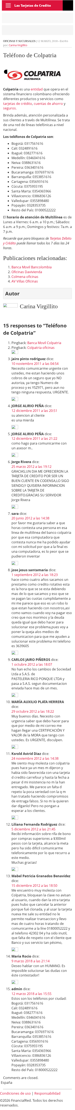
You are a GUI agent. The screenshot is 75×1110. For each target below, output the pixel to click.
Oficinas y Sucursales (19, 41)
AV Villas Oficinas (24, 281)
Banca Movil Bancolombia (31, 267)
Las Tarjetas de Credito (32, 5)
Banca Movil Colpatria (44, 343)
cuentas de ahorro (48, 103)
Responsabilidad (47, 1093)
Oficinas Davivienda (26, 272)
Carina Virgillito (18, 45)
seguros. (10, 108)
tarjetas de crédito (17, 103)
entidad (37, 89)
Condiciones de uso (15, 1093)
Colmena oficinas (24, 276)
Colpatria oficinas (41, 347)
